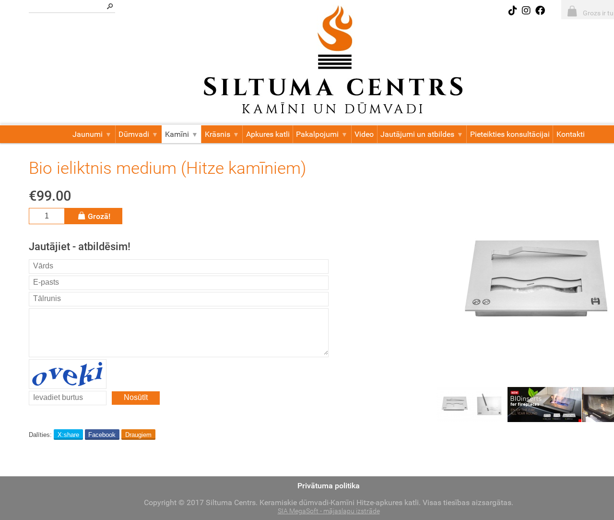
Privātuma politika (328, 485)
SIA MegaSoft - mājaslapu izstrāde (329, 511)
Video (364, 134)
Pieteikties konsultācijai (510, 134)
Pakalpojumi (317, 134)
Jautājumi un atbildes (417, 134)
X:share (68, 434)
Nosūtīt (136, 397)
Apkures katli (268, 134)
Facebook (102, 434)
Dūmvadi (133, 134)
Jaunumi (87, 134)
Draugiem (138, 434)
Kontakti (570, 134)
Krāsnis (217, 134)
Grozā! (99, 216)
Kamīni (177, 134)
